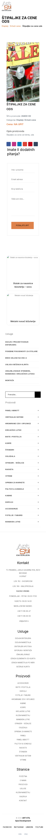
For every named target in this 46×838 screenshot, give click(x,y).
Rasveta (23, 748)
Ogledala (23, 728)
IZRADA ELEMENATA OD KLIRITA (23, 658)
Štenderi (23, 752)
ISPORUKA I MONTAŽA (23, 650)
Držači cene (15, 26)
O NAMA (23, 780)
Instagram (18, 827)
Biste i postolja (23, 687)
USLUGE (23, 788)
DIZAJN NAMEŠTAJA (23, 642)
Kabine (23, 703)
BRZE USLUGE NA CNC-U (16, 358)
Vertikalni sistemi (23, 756)
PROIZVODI (23, 784)
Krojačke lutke (23, 711)
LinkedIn (29, 827)
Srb (20, 834)
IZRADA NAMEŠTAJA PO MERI (23, 663)
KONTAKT (23, 801)
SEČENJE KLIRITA (23, 667)
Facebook (7, 827)
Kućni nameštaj (23, 715)
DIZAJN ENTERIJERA (23, 638)
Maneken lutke (23, 719)
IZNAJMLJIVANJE (23, 654)
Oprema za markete (23, 731)
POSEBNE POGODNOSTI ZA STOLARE (21, 351)
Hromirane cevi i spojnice (23, 699)
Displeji (5, 26)
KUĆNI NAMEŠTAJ (23, 792)
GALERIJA (23, 796)
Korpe (23, 707)
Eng (26, 834)
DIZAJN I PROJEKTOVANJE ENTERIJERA (16, 343)
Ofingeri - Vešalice (23, 723)
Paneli (23, 736)
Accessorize (23, 683)
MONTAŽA (9, 380)
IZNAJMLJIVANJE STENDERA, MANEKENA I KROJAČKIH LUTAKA (20, 372)
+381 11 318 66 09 (24, 616)
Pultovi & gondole (23, 744)
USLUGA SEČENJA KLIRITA (16, 364)
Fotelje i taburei (23, 695)
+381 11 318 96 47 (24, 611)
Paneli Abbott (23, 740)
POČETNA (23, 776)
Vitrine (23, 760)
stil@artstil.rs (24, 621)
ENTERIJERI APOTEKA (23, 646)
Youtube (39, 827)
